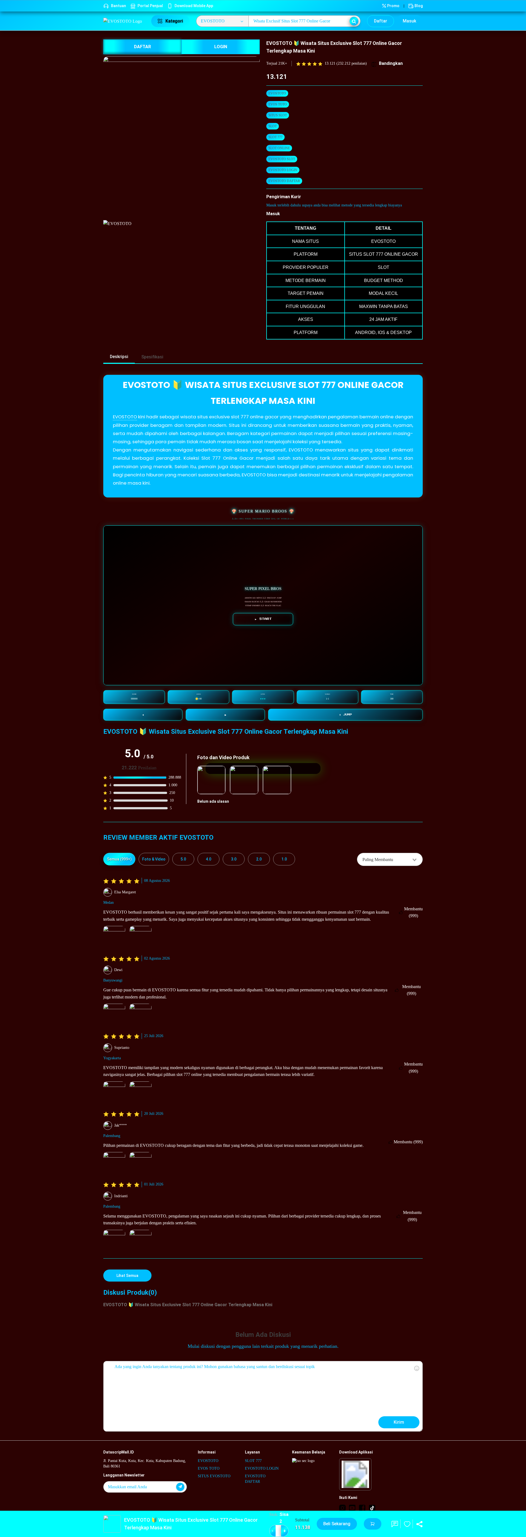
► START (263, 619)
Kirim (399, 1422)
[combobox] (390, 859)
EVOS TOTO (277, 104)
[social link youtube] (352, 1508)
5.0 (183, 859)
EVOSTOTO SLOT (281, 159)
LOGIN (220, 46)
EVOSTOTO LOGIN (282, 170)
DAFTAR (142, 46)
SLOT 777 (275, 137)
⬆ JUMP (345, 714)
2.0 (259, 859)
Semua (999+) (119, 859)
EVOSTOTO (277, 93)
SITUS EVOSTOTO (214, 1476)
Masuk (409, 21)
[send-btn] (180, 1487)
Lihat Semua (127, 1275)
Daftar (380, 21)
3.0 (233, 859)
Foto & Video (153, 859)
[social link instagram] (342, 1508)
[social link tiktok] (372, 1508)
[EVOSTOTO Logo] (124, 21)
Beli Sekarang (336, 1523)
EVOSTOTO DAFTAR (284, 181)
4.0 (208, 859)
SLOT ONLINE (279, 148)
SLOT (272, 126)
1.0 (284, 859)
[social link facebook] (362, 1508)
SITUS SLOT (277, 115)
